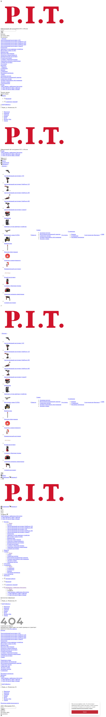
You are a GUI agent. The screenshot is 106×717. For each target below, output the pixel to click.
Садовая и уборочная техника (9, 652)
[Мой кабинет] (1, 508)
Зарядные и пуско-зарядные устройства (12, 642)
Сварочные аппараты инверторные (11, 654)
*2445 (2, 85)
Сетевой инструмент (6, 655)
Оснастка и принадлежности (9, 648)
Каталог (9, 524)
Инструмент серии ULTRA (8, 643)
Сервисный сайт (5, 666)
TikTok (6, 120)
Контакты (3, 675)
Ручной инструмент (6, 651)
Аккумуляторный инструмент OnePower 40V (13, 637)
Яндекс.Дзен (7, 119)
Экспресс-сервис (5, 667)
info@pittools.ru (6, 104)
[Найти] (2, 32)
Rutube (6, 116)
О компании (10, 568)
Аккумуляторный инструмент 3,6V (11, 633)
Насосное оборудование (7, 646)
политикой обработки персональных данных (82, 708)
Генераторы (4, 640)
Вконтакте (7, 112)
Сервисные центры (6, 664)
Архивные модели (6, 669)
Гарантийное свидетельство (8, 661)
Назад (10, 523)
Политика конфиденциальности (10, 703)
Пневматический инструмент (9, 649)
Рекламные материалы (7, 673)
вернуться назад (5, 629)
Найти (2, 709)
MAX (5, 117)
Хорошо (85, 711)
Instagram (6, 113)
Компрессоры (4, 645)
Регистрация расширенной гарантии (11, 663)
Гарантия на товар (6, 660)
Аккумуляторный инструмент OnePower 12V (13, 634)
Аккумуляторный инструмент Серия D (12, 639)
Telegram (6, 115)
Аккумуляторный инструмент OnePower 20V (13, 636)
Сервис (9, 554)
